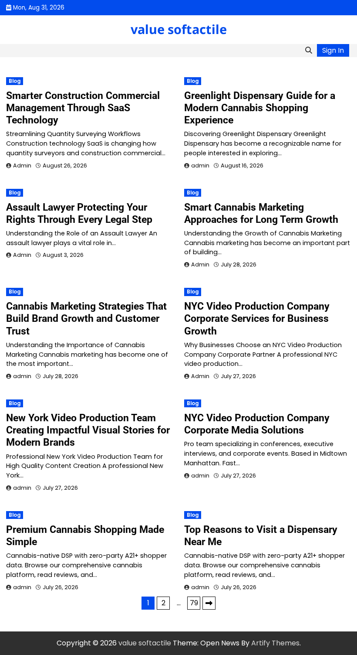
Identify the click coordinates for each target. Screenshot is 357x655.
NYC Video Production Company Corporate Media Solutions (257, 424)
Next (209, 603)
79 (194, 603)
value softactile (179, 29)
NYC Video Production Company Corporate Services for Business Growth (257, 318)
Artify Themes (275, 643)
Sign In (333, 50)
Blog (14, 81)
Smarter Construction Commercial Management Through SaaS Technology (83, 107)
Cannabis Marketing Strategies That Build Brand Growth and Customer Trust (86, 318)
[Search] (308, 50)
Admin (22, 165)
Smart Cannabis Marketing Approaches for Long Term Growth (261, 213)
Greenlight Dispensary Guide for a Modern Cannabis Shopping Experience (259, 107)
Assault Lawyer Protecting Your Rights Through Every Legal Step (79, 213)
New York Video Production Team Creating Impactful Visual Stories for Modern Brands (88, 430)
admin (200, 165)
